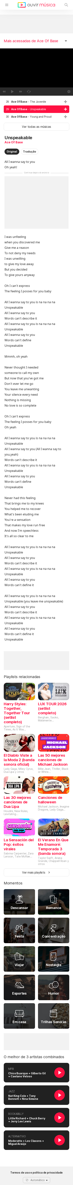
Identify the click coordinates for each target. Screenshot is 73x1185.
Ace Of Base (13, 142)
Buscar (66, 5)
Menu (7, 5)
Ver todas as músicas (36, 127)
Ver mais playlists (33, 872)
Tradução (29, 151)
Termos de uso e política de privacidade (36, 1172)
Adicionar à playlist (65, 101)
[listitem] (36, 101)
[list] (36, 109)
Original (12, 151)
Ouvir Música (36, 5)
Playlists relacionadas (22, 676)
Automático (38, 1180)
